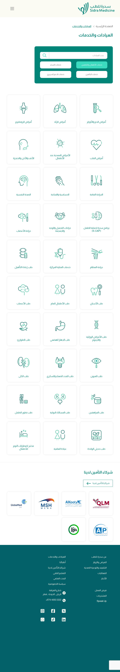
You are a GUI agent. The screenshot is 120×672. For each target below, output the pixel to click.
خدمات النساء (55, 65)
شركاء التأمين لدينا (101, 483)
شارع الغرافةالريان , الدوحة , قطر (52, 592)
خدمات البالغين (92, 74)
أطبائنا (63, 562)
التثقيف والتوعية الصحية (95, 567)
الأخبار (104, 578)
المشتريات (102, 596)
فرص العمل (101, 590)
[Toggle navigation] (12, 9)
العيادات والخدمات (57, 557)
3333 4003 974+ (53, 600)
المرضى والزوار (100, 562)
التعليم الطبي (59, 573)
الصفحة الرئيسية (104, 26)
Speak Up (102, 601)
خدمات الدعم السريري (55, 74)
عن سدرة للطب (99, 557)
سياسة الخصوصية (57, 584)
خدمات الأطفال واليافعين (91, 65)
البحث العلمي (59, 578)
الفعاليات (102, 573)
